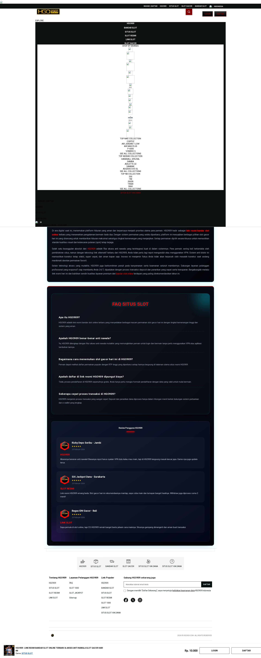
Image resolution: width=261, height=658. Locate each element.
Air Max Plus (130, 146)
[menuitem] (130, 23)
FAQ (71, 583)
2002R (130, 181)
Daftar (220, 14)
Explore (39, 20)
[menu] (130, 108)
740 (130, 179)
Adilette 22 (130, 164)
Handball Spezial (130, 159)
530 (130, 176)
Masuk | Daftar (150, 6)
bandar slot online (124, 273)
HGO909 (163, 6)
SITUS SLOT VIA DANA (148, 566)
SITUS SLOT (174, 6)
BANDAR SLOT (201, 6)
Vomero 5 (130, 151)
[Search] (189, 12)
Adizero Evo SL (130, 169)
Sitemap (73, 598)
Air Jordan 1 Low (130, 144)
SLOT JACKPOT (76, 593)
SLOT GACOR (186, 6)
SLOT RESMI (40, 218)
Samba (130, 161)
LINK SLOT (53, 598)
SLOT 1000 (74, 588)
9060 (130, 186)
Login (207, 14)
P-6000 (130, 148)
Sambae (130, 166)
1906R (130, 184)
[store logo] (48, 14)
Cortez (130, 141)
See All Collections (130, 153)
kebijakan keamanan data (184, 590)
